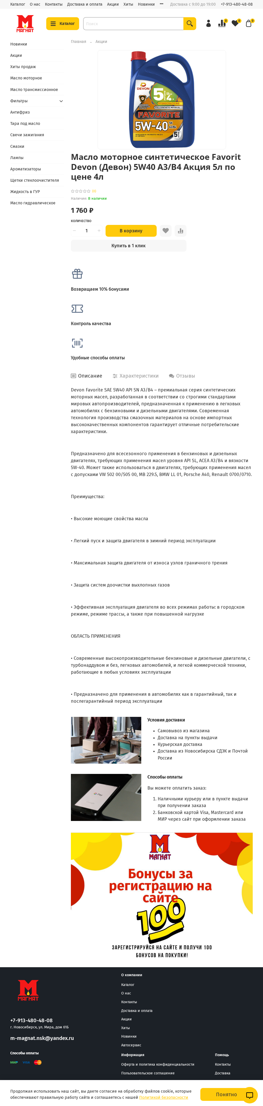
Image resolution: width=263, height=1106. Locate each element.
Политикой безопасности (163, 1097)
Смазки (17, 146)
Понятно (226, 1094)
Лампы (17, 157)
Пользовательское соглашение (148, 1073)
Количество (81, 221)
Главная (78, 41)
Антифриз (20, 112)
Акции (113, 4)
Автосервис (131, 1045)
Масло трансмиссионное (34, 89)
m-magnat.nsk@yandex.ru (42, 1038)
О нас (35, 4)
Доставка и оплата (84, 4)
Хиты (128, 4)
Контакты (54, 4)
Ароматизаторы (25, 169)
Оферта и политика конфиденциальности (157, 1064)
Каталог (17, 4)
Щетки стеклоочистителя (34, 180)
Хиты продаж (23, 66)
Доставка (222, 1073)
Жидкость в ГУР (25, 191)
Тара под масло (25, 123)
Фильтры (19, 100)
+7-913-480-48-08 (237, 4)
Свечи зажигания (27, 134)
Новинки (146, 4)
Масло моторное (26, 78)
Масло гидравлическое (32, 202)
